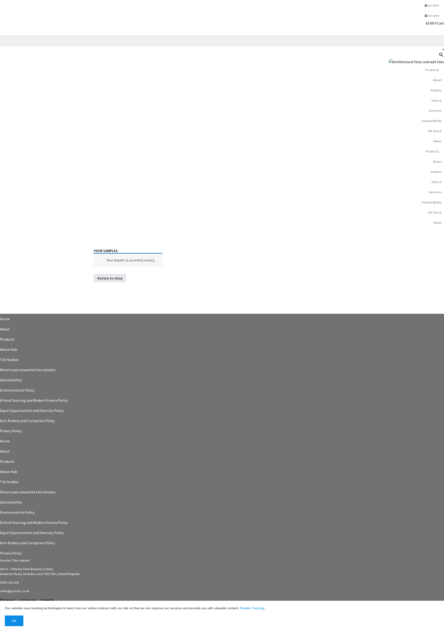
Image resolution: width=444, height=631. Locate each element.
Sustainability (432, 121)
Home (5, 319)
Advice (437, 100)
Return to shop (110, 278)
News (438, 141)
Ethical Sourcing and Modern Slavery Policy (34, 400)
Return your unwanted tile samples (28, 369)
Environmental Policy (17, 390)
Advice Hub (8, 349)
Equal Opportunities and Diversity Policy (32, 410)
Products (7, 339)
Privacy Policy (11, 431)
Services (435, 111)
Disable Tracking (252, 608)
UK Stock (435, 131)
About (5, 329)
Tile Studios (9, 359)
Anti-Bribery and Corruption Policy (27, 420)
